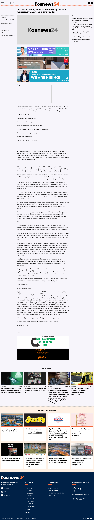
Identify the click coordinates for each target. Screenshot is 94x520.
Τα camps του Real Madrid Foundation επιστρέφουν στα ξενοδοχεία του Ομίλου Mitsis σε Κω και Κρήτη (35, 462)
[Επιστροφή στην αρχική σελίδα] (47, 4)
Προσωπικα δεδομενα (56, 493)
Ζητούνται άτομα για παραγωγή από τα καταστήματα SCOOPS (34, 431)
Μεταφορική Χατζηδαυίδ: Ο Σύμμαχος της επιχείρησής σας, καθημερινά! (81, 461)
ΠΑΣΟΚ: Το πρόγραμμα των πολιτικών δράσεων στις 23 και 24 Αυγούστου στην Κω (11, 390)
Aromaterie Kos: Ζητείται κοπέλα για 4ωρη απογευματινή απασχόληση (81, 432)
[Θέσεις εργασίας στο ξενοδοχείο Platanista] (12, 420)
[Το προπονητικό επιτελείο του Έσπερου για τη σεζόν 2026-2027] (35, 378)
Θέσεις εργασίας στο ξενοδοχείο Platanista (10, 430)
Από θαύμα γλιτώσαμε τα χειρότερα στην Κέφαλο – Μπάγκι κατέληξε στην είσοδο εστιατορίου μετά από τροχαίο (82, 26)
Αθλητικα (27, 386)
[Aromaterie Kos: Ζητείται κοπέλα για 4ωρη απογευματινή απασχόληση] (82, 420)
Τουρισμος (30, 498)
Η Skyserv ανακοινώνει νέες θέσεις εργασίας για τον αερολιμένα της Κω (58, 460)
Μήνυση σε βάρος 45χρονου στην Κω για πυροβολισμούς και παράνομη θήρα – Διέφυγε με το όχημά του (81, 38)
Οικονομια (30, 496)
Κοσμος (28, 512)
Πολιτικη (3, 386)
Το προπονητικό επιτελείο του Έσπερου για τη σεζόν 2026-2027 (35, 390)
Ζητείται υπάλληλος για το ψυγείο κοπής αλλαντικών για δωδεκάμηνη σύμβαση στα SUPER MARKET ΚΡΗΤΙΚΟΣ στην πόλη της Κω (58, 434)
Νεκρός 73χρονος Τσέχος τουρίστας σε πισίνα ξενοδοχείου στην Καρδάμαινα (82, 20)
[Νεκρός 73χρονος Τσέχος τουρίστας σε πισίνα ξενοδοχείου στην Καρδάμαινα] (82, 378)
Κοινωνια (3, 17)
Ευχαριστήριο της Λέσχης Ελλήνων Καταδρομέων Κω (82, 32)
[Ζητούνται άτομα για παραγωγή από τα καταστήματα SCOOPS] (35, 420)
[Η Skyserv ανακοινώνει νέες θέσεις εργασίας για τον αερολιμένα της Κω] (59, 449)
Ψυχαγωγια (30, 501)
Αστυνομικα (31, 506)
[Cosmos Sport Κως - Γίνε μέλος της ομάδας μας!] (12, 449)
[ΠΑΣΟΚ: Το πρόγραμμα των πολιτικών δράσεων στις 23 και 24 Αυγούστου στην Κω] (12, 378)
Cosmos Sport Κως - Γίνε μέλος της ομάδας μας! (11, 459)
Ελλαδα (27, 509)
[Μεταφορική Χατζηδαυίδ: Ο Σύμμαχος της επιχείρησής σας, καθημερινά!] (82, 449)
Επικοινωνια (52, 496)
